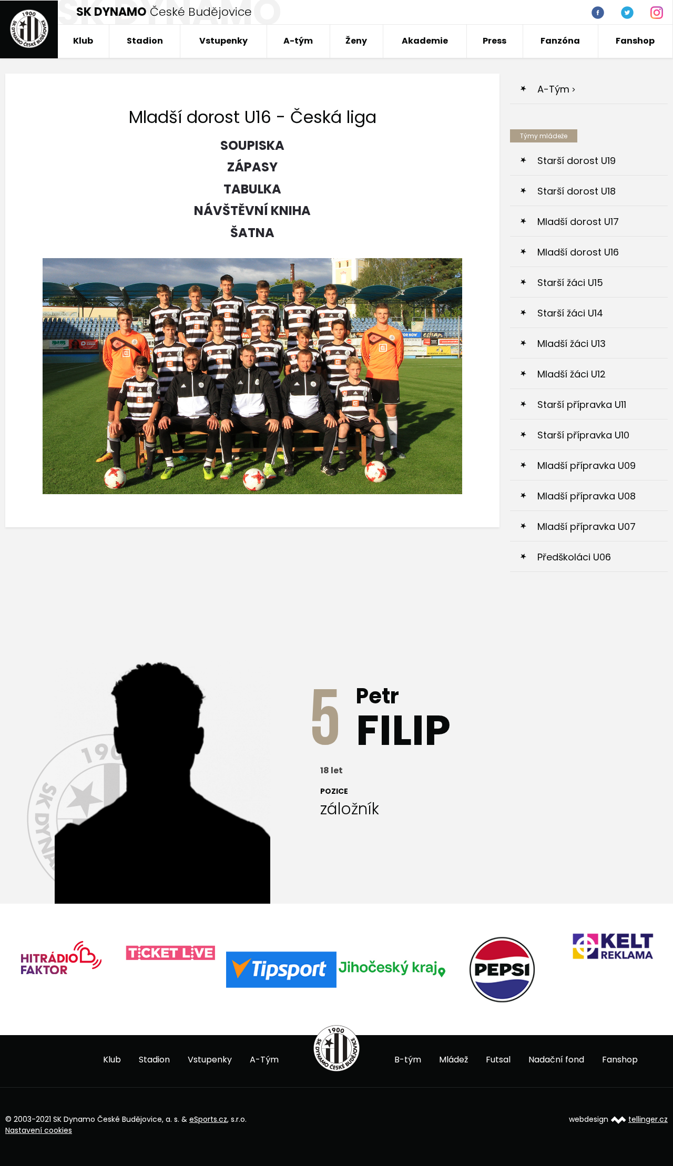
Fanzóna (560, 41)
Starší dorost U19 (576, 160)
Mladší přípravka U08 (586, 496)
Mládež (453, 1060)
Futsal (498, 1060)
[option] (60, 961)
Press (494, 41)
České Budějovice (164, 12)
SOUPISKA (252, 145)
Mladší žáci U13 (571, 343)
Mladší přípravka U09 (586, 465)
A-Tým (264, 1060)
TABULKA (252, 189)
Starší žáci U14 (570, 313)
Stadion (145, 41)
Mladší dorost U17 (578, 221)
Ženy (356, 41)
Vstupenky (223, 41)
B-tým (407, 1060)
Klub (83, 41)
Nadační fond (556, 1060)
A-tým (298, 41)
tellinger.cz (648, 1119)
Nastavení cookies (38, 1130)
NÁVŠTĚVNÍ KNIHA (252, 210)
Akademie (425, 41)
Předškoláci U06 (574, 557)
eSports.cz (208, 1119)
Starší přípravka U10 (583, 435)
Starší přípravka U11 (581, 404)
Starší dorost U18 (576, 191)
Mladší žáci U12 (571, 374)
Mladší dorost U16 (578, 252)
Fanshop (635, 41)
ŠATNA (252, 232)
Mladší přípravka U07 (586, 526)
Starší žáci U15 (570, 282)
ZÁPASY (252, 167)
